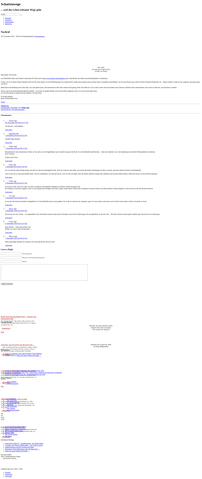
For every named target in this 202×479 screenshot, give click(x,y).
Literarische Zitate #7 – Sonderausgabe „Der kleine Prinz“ (24, 443)
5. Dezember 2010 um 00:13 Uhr (16, 198)
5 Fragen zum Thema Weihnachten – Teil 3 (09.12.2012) (24, 445)
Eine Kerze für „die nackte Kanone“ (15, 108)
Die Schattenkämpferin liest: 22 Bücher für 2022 (28, 371)
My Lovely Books (11, 434)
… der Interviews (11, 399)
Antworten (8, 130)
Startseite (8, 18)
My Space (8, 436)
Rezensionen (9, 22)
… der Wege (9, 404)
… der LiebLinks (11, 401)
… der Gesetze (10, 408)
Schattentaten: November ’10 (11, 107)
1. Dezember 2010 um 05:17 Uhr (16, 148)
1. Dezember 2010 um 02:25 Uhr (16, 135)
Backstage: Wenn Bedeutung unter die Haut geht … (22, 449)
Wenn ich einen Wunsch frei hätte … (29, 355)
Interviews (8, 24)
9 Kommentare (40, 36)
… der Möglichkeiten (12, 403)
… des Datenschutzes (12, 410)
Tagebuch (8, 20)
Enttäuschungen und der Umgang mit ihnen (19, 447)
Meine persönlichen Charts (14, 431)
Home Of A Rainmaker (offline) (15, 427)
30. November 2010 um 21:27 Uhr (16, 123)
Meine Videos (9, 432)
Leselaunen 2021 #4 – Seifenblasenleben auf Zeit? (28, 374)
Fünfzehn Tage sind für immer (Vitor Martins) (26, 354)
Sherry (11, 209)
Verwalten (8, 476)
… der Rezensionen (11, 383)
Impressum (8, 474)
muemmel (12, 133)
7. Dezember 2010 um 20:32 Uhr (16, 238)
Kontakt (7, 472)
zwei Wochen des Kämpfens (55, 78)
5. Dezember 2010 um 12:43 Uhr (16, 211)
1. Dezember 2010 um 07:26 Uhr (16, 167)
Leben (3, 102)
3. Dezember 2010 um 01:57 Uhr (16, 183)
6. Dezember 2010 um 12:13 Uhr (16, 223)
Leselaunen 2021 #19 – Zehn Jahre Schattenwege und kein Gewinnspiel (38, 372)
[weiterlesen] (6, 328)
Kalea (7, 354)
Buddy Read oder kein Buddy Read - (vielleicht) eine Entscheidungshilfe (18, 317)
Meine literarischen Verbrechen (15, 429)
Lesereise (8, 372)
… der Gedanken (11, 382)
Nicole (7, 371)
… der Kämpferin (11, 406)
